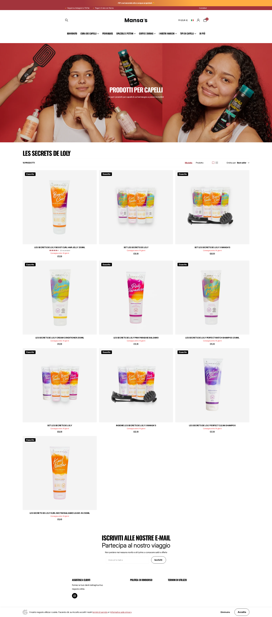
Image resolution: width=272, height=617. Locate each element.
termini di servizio (100, 612)
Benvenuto (72, 33)
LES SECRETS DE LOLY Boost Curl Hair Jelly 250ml (59, 247)
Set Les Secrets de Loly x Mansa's (212, 247)
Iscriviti (158, 559)
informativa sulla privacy (120, 612)
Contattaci (203, 8)
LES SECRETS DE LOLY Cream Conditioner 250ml (59, 337)
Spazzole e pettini (124, 33)
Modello (188, 162)
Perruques (107, 33)
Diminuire (225, 612)
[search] (66, 20)
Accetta (242, 612)
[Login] (198, 20)
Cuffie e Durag (146, 33)
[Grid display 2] (217, 163)
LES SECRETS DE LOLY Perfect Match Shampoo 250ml (212, 337)
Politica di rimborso (141, 580)
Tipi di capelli (187, 33)
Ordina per (231, 162)
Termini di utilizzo (177, 580)
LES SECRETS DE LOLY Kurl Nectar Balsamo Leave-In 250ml (60, 513)
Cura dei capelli (88, 33)
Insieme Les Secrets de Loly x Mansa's (136, 425)
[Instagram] (74, 595)
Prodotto (199, 162)
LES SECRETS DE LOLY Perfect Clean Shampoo (212, 425)
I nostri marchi (167, 33)
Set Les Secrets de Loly (136, 247)
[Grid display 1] (213, 163)
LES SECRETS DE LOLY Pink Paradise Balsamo (136, 337)
